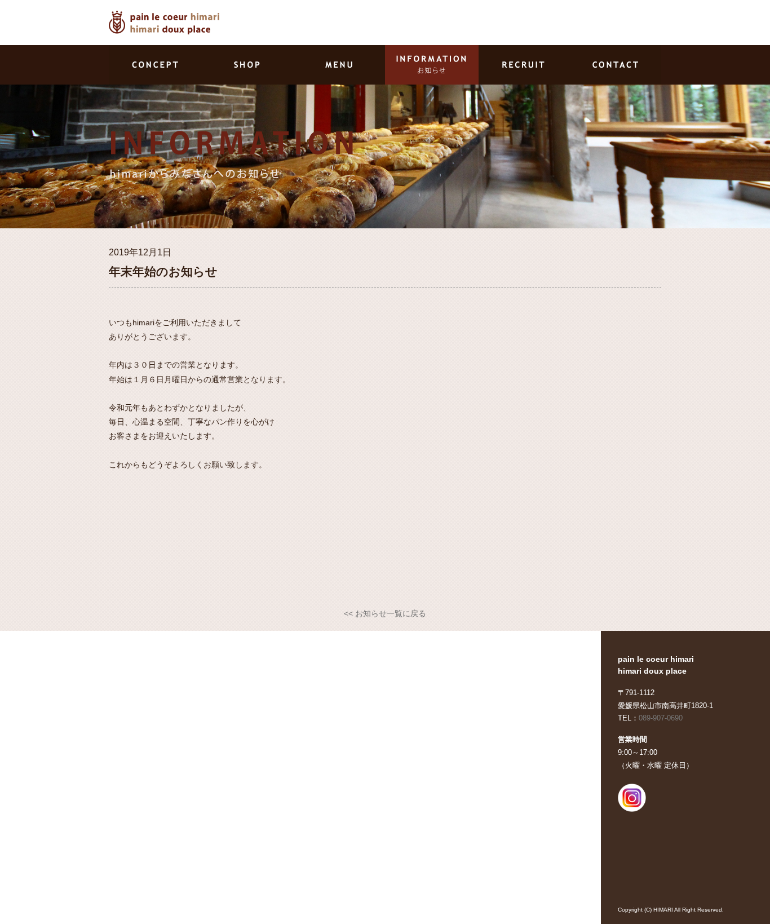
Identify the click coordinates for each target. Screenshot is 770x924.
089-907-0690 (661, 718)
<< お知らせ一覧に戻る (385, 613)
